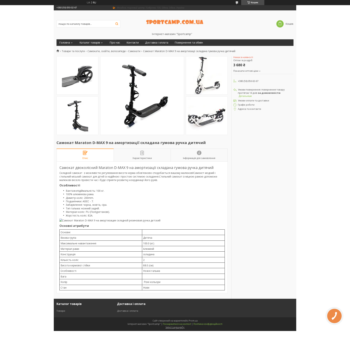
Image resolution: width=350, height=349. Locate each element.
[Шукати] (116, 23)
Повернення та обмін (189, 42)
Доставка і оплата (156, 42)
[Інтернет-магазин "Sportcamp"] (175, 21)
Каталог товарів (89, 42)
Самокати (134, 51)
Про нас (115, 42)
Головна (64, 42)
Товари (61, 310)
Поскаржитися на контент (177, 324)
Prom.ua (193, 320)
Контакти (133, 42)
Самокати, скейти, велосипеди (107, 51)
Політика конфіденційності (207, 324)
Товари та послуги (73, 51)
